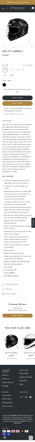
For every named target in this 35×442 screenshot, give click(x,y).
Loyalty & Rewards (25, 377)
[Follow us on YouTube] (30, 397)
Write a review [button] (17, 315)
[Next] (32, 47)
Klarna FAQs (23, 373)
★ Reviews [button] (33, 222)
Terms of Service (7, 406)
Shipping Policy (7, 402)
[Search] (7, 8)
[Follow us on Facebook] (21, 397)
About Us (5, 375)
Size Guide (29, 65)
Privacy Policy (6, 395)
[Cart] (32, 8)
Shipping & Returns (12, 284)
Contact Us (6, 379)
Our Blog (5, 386)
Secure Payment (11, 294)
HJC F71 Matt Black (11, 353)
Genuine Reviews (7, 382)
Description (6, 121)
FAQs (21, 384)
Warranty (9, 289)
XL (5, 75)
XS (5, 69)
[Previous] (3, 47)
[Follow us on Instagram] (26, 397)
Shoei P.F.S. (23, 380)
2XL (11, 75)
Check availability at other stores (13, 114)
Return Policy (6, 399)
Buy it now (17, 103)
